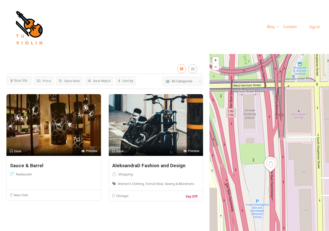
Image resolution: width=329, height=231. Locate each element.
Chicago (122, 196)
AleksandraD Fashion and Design (149, 165)
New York (21, 195)
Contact (290, 26)
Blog (271, 26)
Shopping (125, 174)
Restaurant (24, 174)
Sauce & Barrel (26, 165)
